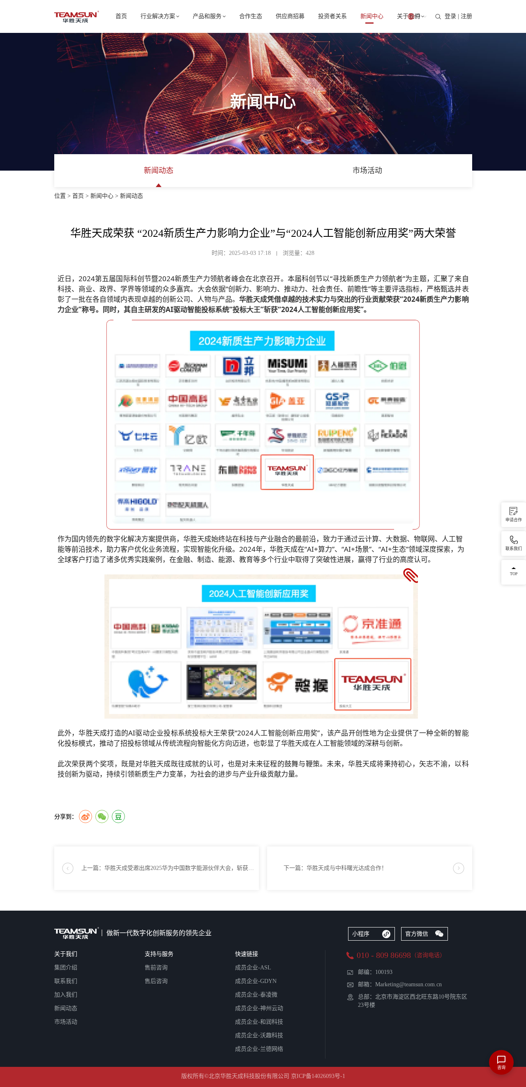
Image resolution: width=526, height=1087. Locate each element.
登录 (450, 16)
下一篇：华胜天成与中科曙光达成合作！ (335, 868)
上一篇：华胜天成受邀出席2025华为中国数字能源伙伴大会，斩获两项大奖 (170, 868)
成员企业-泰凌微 (256, 995)
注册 (466, 16)
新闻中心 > (105, 196)
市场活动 (367, 171)
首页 (121, 16)
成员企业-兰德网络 (259, 1049)
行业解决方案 (158, 16)
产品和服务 (207, 16)
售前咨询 (156, 967)
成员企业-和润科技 (259, 1022)
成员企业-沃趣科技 (259, 1035)
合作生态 (250, 16)
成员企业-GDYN (256, 981)
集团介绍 (65, 967)
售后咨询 (156, 981)
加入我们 (65, 995)
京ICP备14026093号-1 (318, 1076)
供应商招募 (290, 16)
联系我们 (65, 981)
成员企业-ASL (253, 967)
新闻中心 (371, 16)
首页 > (81, 196)
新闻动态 (158, 171)
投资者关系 (332, 16)
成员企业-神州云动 (259, 1008)
